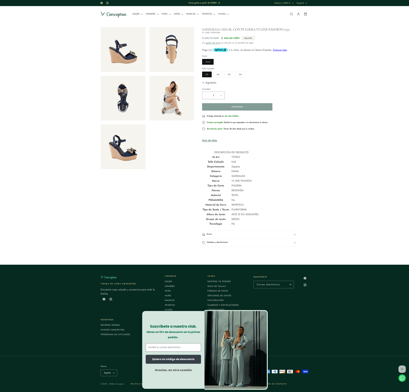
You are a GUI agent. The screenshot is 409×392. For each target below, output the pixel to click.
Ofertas (170, 305)
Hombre (169, 286)
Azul (209, 62)
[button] (137, 14)
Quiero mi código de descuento (173, 359)
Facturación (216, 300)
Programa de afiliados (115, 334)
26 (242, 75)
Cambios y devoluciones (223, 305)
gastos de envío (213, 42)
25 (231, 75)
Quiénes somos (110, 325)
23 (208, 75)
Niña (168, 290)
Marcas (169, 300)
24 (220, 75)
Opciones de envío (219, 295)
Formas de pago (218, 290)
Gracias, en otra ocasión (173, 370)
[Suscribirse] (290, 284)
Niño (168, 295)
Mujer (168, 281)
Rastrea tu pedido (219, 281)
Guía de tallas (209, 140)
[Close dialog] (262, 316)
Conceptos (119, 384)
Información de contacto (271, 384)
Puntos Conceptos (112, 329)
